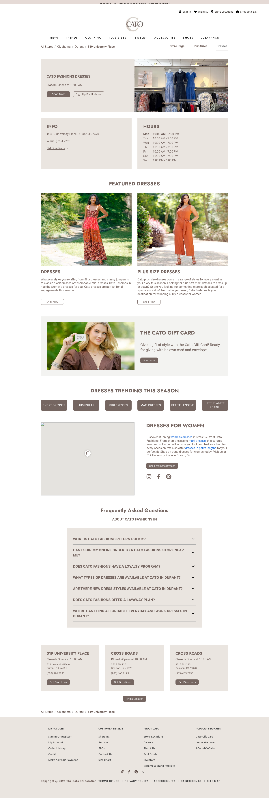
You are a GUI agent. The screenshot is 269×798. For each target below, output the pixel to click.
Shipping (103, 736)
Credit (52, 754)
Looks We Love (205, 742)
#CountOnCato (205, 748)
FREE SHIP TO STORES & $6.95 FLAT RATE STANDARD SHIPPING (134, 3)
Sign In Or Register (60, 736)
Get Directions (56, 148)
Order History (57, 748)
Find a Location (134, 698)
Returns (103, 742)
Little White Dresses (215, 405)
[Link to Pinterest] (168, 477)
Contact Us (105, 754)
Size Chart (104, 760)
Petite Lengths (183, 405)
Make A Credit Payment (63, 760)
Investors (149, 760)
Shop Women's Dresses (162, 465)
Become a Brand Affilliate (159, 765)
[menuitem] (54, 37)
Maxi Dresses (151, 405)
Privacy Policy (136, 781)
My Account (55, 742)
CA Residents (191, 781)
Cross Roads (124, 653)
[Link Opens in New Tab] (124, 772)
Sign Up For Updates (88, 94)
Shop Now (58, 94)
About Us (149, 748)
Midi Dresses (118, 405)
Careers (148, 742)
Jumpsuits (86, 405)
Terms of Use (108, 781)
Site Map (214, 781)
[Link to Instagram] (149, 477)
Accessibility (164, 781)
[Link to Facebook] (159, 477)
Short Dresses (54, 405)
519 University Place (68, 653)
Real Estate (151, 754)
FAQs (101, 748)
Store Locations (153, 736)
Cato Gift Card (205, 736)
